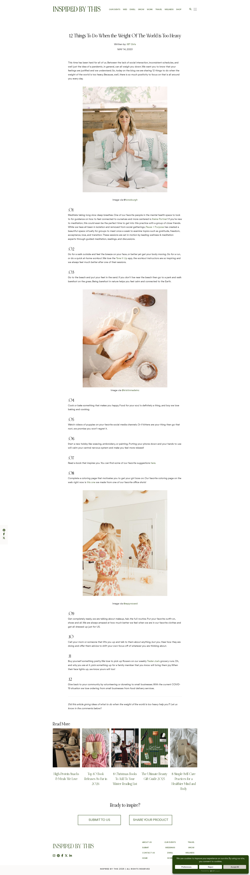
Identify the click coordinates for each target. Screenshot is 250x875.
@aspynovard (130, 603)
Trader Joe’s (153, 661)
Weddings (170, 847)
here (153, 463)
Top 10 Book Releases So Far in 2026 (95, 779)
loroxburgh (132, 200)
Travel (191, 842)
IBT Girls (131, 44)
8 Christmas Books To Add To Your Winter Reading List (125, 779)
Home (145, 858)
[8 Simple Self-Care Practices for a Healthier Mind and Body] (183, 747)
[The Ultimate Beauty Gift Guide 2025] (154, 747)
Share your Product (150, 820)
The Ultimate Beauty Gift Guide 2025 (154, 776)
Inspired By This (77, 9)
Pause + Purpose (155, 227)
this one (91, 482)
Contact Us (148, 852)
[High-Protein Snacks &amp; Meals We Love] (66, 747)
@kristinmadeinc (130, 390)
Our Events (170, 842)
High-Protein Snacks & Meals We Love (66, 776)
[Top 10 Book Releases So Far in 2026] (95, 747)
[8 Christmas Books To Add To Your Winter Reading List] (125, 747)
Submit (145, 847)
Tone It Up (121, 258)
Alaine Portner (159, 219)
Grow (191, 847)
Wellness (189, 852)
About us (147, 842)
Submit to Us (99, 820)
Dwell (170, 852)
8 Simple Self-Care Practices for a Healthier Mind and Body (184, 781)
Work (170, 858)
